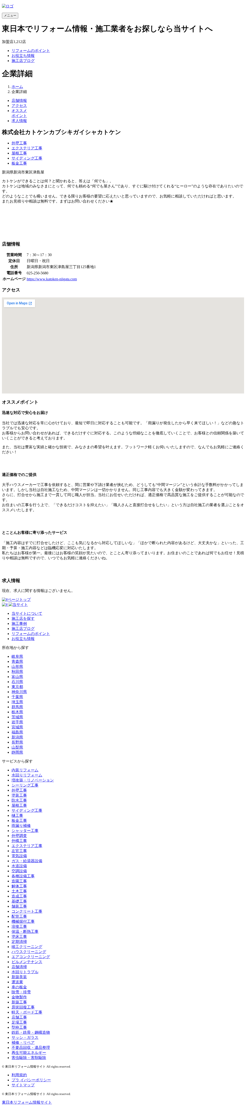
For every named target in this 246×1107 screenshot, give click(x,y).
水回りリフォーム (27, 775)
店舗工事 (19, 1017)
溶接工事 (19, 926)
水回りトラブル (25, 972)
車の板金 (19, 987)
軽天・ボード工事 (27, 1012)
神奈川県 (19, 692)
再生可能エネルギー (29, 1053)
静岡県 (17, 752)
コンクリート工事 (27, 911)
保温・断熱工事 (25, 931)
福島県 (17, 732)
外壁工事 (19, 143)
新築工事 (19, 1002)
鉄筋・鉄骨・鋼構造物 (31, 1032)
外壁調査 (19, 836)
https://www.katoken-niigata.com (52, 279)
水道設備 (19, 866)
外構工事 (19, 841)
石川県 (17, 682)
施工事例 (19, 623)
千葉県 (17, 697)
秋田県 (17, 672)
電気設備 (19, 856)
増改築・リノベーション (33, 780)
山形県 (17, 666)
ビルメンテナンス (27, 962)
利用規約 (19, 1075)
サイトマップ (23, 1085)
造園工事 (19, 881)
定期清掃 (19, 942)
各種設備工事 (23, 876)
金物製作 (19, 997)
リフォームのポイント (31, 51)
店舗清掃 (19, 967)
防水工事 (19, 800)
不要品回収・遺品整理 (31, 1048)
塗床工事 (19, 937)
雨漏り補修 (21, 826)
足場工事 (19, 1022)
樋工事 (17, 815)
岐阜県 (17, 656)
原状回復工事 (23, 1007)
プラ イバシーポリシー (31, 1080)
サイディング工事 (27, 158)
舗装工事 (19, 906)
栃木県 (17, 712)
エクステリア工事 (27, 148)
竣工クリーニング (27, 947)
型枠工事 (19, 1027)
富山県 (17, 677)
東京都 (17, 687)
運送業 (17, 982)
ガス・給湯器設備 (27, 861)
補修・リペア (23, 1042)
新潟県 (17, 737)
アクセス (19, 106)
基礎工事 (19, 901)
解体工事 (19, 886)
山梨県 (17, 747)
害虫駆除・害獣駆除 (29, 1058)
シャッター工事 (25, 831)
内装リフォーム (25, 770)
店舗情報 (19, 100)
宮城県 (17, 727)
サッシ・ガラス (25, 1037)
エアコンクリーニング (31, 957)
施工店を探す (23, 618)
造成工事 (19, 896)
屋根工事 (19, 153)
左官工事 (19, 851)
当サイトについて (27, 613)
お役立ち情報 (23, 56)
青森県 (17, 661)
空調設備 (19, 871)
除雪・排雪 (21, 992)
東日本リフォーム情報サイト (27, 1102)
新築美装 (19, 977)
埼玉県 (17, 702)
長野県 (17, 742)
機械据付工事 (23, 921)
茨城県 (17, 717)
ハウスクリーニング (29, 952)
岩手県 (17, 722)
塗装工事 (19, 795)
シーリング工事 (25, 785)
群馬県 (17, 707)
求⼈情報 (19, 121)
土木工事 (19, 891)
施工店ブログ (23, 61)
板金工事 (19, 163)
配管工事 (19, 916)
